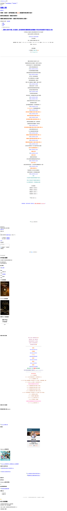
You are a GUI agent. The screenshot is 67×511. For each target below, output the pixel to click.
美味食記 (8, 237)
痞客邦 (7, 234)
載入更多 (2, 242)
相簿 (3, 23)
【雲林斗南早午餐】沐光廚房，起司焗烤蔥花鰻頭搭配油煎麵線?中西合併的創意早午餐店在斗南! (27, 29)
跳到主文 (2, 10)
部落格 (3, 24)
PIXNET (26, 497)
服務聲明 (43, 497)
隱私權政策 (39, 497)
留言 (9, 234)
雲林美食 (8, 238)
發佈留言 (2, 248)
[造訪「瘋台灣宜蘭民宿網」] (4, 488)
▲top (1, 240)
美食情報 (8, 21)
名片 (3, 25)
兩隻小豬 (3, 8)
